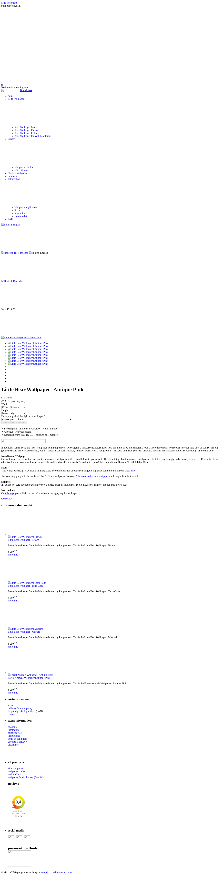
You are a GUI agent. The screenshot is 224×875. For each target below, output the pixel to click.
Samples (12, 176)
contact (11, 714)
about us (12, 727)
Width (4, 404)
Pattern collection (84, 476)
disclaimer (13, 744)
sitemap (43, 872)
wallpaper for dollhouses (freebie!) (25, 777)
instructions (14, 735)
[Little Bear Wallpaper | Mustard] (115, 614)
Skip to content (9, 2)
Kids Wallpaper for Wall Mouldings (32, 136)
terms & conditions (17, 738)
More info (13, 554)
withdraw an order (62, 872)
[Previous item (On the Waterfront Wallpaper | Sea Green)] (112, 295)
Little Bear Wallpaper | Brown (23, 539)
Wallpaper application (25, 207)
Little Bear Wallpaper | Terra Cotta (25, 585)
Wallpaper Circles (23, 167)
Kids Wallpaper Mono (25, 127)
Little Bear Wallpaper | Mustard (24, 631)
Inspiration (19, 213)
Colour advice (21, 216)
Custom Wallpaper (17, 173)
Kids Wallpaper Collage (26, 133)
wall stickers (14, 774)
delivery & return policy (20, 708)
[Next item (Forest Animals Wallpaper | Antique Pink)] (112, 323)
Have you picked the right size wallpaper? (23, 416)
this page (9, 493)
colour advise (15, 732)
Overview (6, 498)
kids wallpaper (15, 768)
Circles (11, 139)
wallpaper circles (16, 771)
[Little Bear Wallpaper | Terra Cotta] (115, 568)
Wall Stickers (21, 170)
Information (14, 179)
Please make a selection (14, 422)
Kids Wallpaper (16, 98)
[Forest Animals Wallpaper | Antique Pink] (115, 660)
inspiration (13, 729)
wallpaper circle (107, 476)
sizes (10, 705)
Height (4, 410)
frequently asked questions (21, 711)
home (11, 96)
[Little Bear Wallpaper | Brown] (115, 522)
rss (50, 872)
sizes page (130, 470)
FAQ (10, 219)
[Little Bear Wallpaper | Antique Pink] (21, 337)
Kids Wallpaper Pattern (26, 130)
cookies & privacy (17, 741)
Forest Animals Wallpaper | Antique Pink (29, 677)
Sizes (17, 210)
